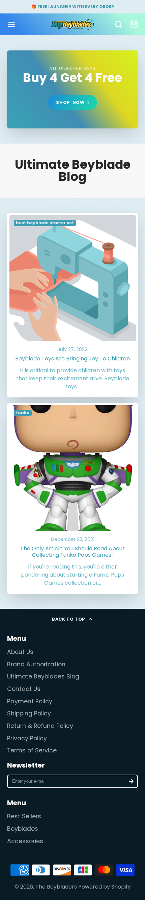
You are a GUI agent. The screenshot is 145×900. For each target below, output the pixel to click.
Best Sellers (24, 816)
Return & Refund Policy (40, 726)
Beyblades (22, 829)
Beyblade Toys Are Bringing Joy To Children (72, 305)
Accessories (25, 841)
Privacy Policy (27, 738)
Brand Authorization (36, 664)
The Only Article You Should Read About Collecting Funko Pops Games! (72, 498)
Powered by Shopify (104, 887)
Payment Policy (29, 701)
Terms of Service (32, 750)
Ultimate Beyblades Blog (43, 676)
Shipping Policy (29, 713)
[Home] (72, 24)
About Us (20, 652)
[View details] (72, 89)
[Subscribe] (131, 781)
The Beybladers (56, 887)
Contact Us (23, 689)
